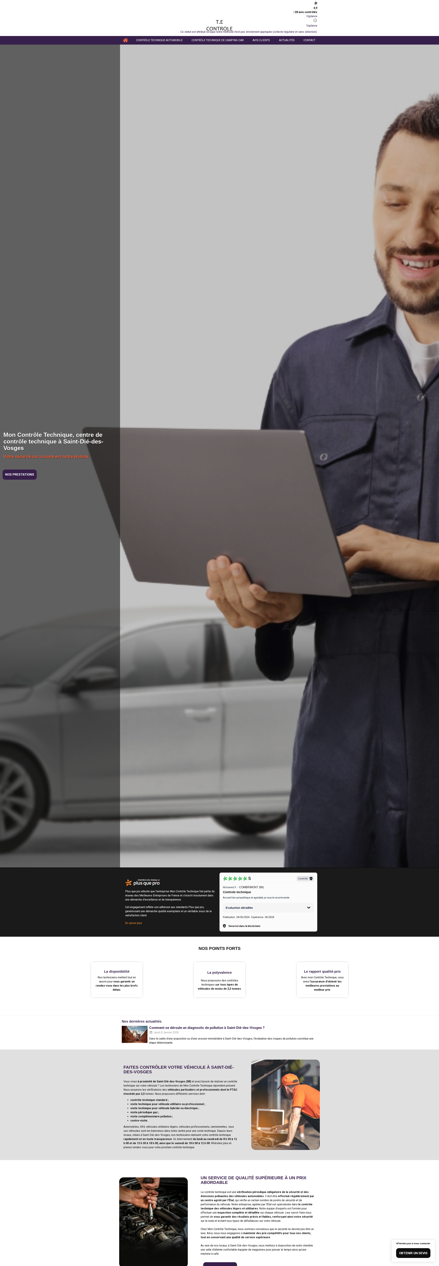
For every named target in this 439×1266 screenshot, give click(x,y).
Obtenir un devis (413, 1253)
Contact (309, 40)
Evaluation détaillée (239, 907)
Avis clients (261, 40)
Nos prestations (19, 474)
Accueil (125, 40)
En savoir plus (133, 923)
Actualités (287, 40)
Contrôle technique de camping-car (218, 40)
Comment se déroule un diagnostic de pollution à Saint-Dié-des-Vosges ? (207, 1028)
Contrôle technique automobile (159, 40)
